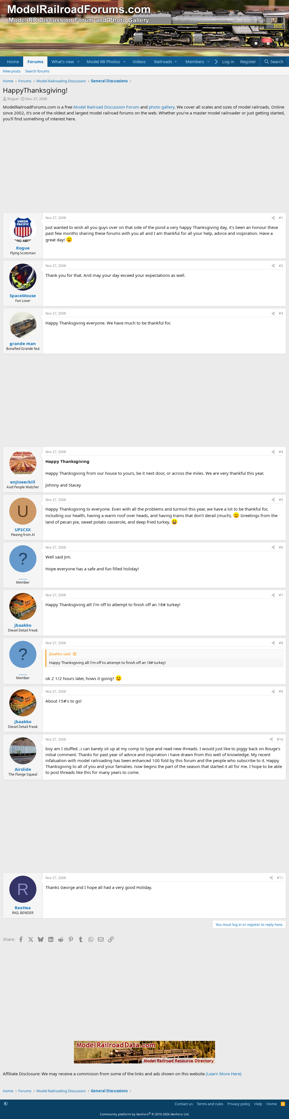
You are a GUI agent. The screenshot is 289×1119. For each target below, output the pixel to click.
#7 (281, 595)
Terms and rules (210, 1103)
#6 (281, 547)
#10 (280, 739)
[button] (78, 61)
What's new (63, 61)
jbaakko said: (60, 653)
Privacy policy (238, 1103)
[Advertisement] (144, 167)
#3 (281, 313)
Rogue (12, 98)
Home (13, 61)
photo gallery (161, 107)
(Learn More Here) (224, 1073)
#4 (281, 451)
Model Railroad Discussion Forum (106, 107)
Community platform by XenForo (144, 1114)
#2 (281, 265)
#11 (280, 877)
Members (194, 61)
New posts (12, 71)
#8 (281, 643)
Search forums (37, 71)
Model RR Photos (103, 61)
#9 (281, 691)
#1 (281, 217)
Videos (139, 61)
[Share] (273, 218)
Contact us (184, 1103)
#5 (281, 499)
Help (258, 1103)
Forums (35, 61)
